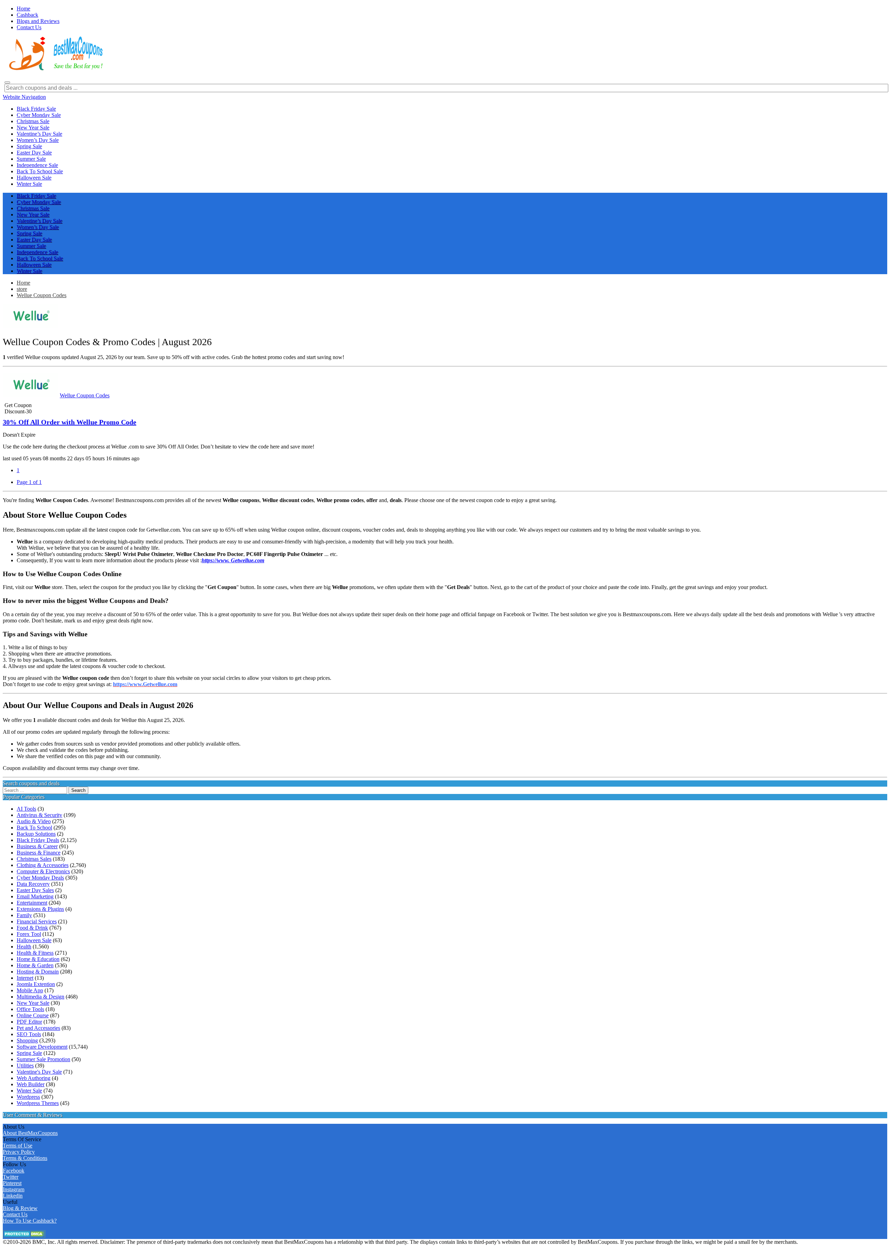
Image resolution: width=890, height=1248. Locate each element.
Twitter (10, 1177)
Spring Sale (29, 1053)
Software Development (42, 1047)
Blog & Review (20, 1208)
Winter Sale (29, 1091)
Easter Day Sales (35, 890)
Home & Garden (35, 965)
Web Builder (30, 1084)
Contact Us (15, 1214)
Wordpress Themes (38, 1103)
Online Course (33, 1015)
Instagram (13, 1189)
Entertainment (32, 903)
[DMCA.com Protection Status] (24, 1236)
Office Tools (30, 1009)
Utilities (25, 1065)
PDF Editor (29, 1022)
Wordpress (28, 1097)
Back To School (34, 827)
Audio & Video (34, 821)
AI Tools (26, 809)
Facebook (13, 1171)
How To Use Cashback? (30, 1221)
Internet (25, 978)
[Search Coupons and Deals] (7, 82)
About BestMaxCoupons (30, 1133)
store (22, 289)
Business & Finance (38, 853)
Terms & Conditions (25, 1158)
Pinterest (12, 1183)
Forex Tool (29, 934)
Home (23, 283)
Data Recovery (33, 884)
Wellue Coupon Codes (41, 295)
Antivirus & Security (39, 815)
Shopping (27, 1040)
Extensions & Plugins (40, 909)
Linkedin (13, 1196)
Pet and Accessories (38, 1028)
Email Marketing (35, 896)
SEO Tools (29, 1034)
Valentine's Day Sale (39, 1072)
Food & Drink (32, 928)
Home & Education (38, 959)
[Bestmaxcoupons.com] (55, 69)
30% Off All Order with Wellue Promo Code (69, 422)
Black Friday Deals (38, 840)
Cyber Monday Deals (40, 878)
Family (24, 915)
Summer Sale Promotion (43, 1059)
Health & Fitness (35, 953)
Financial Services (37, 921)
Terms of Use (17, 1145)
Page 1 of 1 (29, 482)
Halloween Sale (34, 940)
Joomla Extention (36, 984)
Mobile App (30, 990)
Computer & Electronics (43, 871)
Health (24, 946)
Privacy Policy (19, 1152)
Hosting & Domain (38, 972)
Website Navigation (24, 97)
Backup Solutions (36, 834)
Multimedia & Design (40, 997)
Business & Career (37, 846)
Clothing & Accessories (42, 865)
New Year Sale (33, 1003)
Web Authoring (33, 1078)
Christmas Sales (34, 859)
